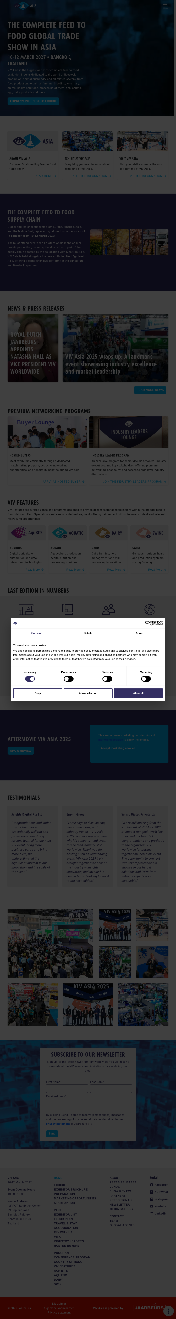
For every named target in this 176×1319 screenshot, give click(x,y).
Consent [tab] (36, 633)
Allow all (138, 693)
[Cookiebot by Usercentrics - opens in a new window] (148, 623)
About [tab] (139, 633)
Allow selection (88, 693)
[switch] (69, 679)
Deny (38, 693)
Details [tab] (88, 633)
